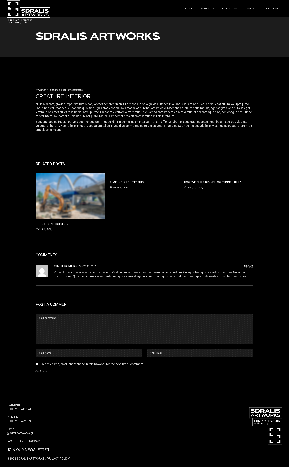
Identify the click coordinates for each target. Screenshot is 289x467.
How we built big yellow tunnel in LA (213, 182)
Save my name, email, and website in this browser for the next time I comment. (92, 364)
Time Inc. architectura (127, 182)
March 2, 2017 (44, 229)
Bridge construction (52, 224)
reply (248, 266)
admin (42, 90)
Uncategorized (75, 90)
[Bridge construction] (70, 196)
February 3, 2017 (57, 90)
